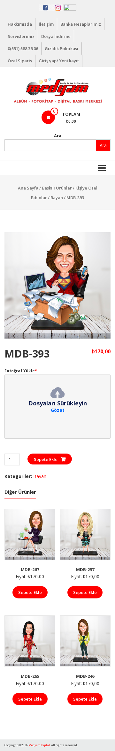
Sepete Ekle (45, 459)
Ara (57, 135)
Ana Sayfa (28, 188)
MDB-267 (30, 569)
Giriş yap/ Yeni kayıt (59, 61)
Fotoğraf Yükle (20, 371)
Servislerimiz (21, 36)
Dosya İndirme (56, 36)
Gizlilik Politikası (61, 48)
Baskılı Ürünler (57, 188)
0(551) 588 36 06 (23, 48)
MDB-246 (85, 676)
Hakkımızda (20, 24)
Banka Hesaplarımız (80, 24)
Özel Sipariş (20, 61)
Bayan (56, 197)
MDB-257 (85, 569)
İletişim (46, 24)
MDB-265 (30, 676)
